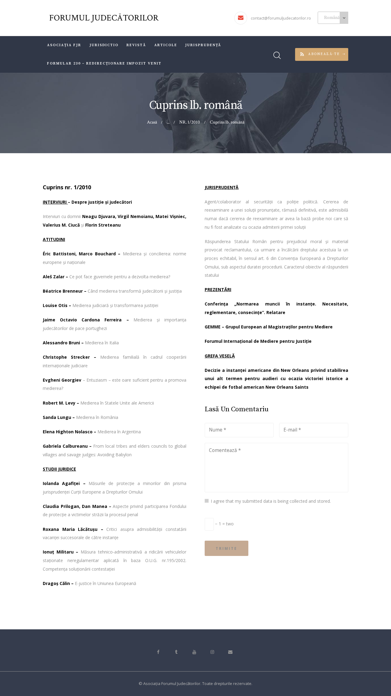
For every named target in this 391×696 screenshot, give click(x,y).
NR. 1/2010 (189, 122)
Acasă (152, 122)
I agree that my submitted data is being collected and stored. (271, 501)
